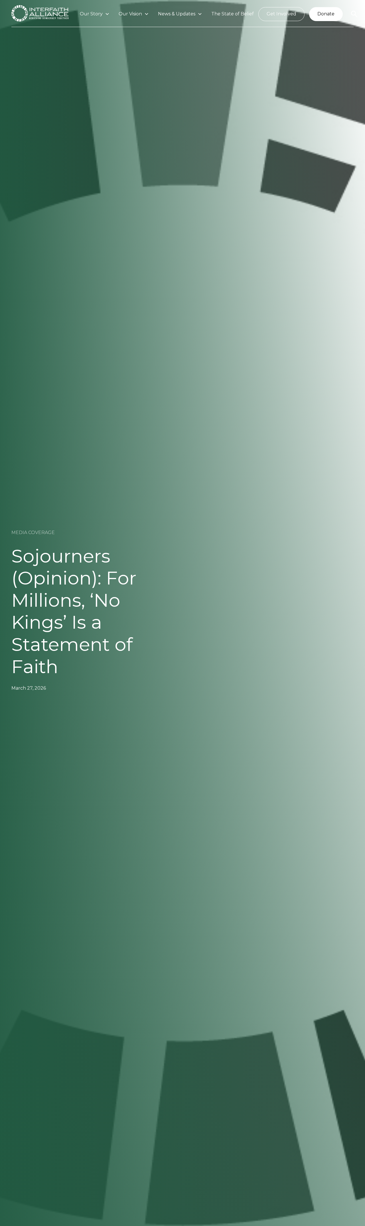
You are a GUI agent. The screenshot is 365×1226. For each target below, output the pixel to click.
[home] (39, 14)
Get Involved (281, 14)
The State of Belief (232, 14)
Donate (325, 14)
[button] (94, 14)
